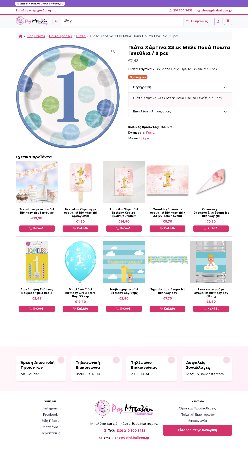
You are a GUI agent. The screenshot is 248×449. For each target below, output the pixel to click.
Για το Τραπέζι (60, 36)
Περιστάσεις (50, 433)
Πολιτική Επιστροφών (198, 414)
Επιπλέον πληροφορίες (152, 111)
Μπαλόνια (50, 427)
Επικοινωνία (197, 420)
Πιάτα (81, 36)
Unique (144, 138)
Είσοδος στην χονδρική (33, 10)
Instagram (50, 408)
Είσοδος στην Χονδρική (197, 430)
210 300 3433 (183, 10)
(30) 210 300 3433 (131, 430)
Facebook (50, 414)
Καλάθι (38, 228)
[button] (113, 51)
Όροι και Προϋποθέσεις (197, 408)
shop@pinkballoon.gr (217, 10)
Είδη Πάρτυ (36, 36)
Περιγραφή (142, 87)
